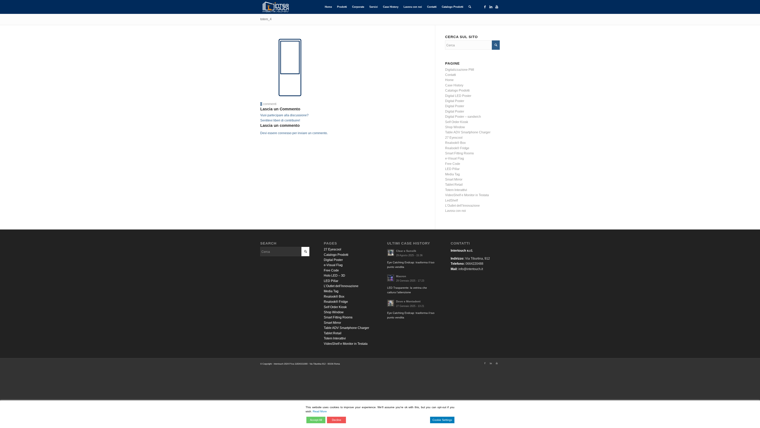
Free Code (452, 163)
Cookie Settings (442, 419)
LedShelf (451, 200)
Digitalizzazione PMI (459, 69)
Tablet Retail (454, 184)
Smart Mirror (453, 179)
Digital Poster (454, 101)
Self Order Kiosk (456, 122)
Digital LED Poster (458, 95)
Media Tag (452, 174)
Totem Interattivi (456, 190)
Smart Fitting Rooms (459, 153)
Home (449, 80)
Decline (336, 419)
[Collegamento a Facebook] (485, 7)
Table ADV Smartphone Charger (467, 132)
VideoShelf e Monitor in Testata (467, 195)
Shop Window (455, 127)
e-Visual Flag (454, 158)
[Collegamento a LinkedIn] (491, 7)
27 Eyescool (454, 137)
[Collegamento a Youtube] (497, 7)
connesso (285, 133)
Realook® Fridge (457, 148)
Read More (320, 411)
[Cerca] (470, 7)
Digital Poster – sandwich (463, 116)
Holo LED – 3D (334, 275)
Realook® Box (455, 142)
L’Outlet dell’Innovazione (462, 205)
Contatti (450, 74)
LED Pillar (452, 169)
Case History (454, 85)
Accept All (316, 419)
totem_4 (266, 19)
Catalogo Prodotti (457, 90)
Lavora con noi (455, 210)
